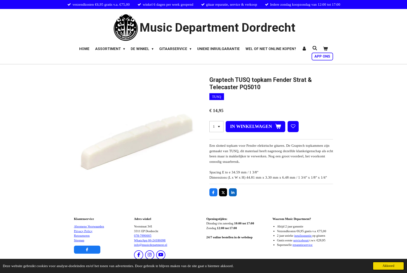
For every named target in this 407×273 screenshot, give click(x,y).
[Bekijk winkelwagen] (325, 49)
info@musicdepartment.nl (150, 245)
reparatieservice (303, 245)
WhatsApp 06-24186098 (150, 240)
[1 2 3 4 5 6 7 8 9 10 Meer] (216, 126)
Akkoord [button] (388, 266)
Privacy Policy (83, 231)
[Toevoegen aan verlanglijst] (293, 126)
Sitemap (79, 240)
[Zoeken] (314, 48)
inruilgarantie (303, 235)
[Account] (304, 49)
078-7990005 (142, 235)
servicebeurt (301, 240)
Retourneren (82, 235)
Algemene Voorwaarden (89, 226)
